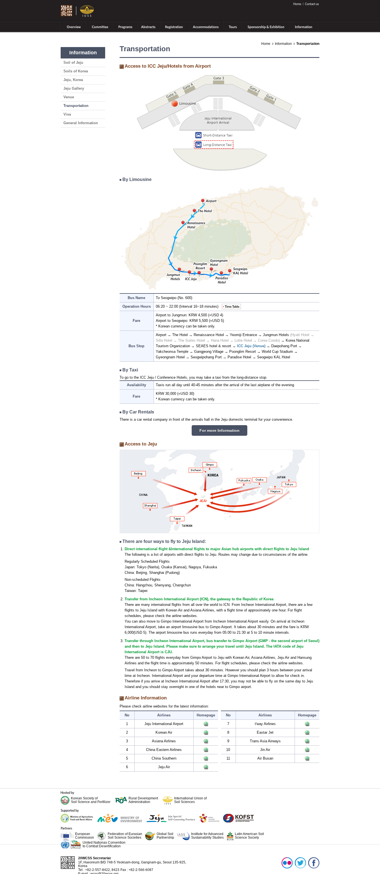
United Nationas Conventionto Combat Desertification (104, 844)
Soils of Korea (75, 71)
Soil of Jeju (73, 62)
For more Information (219, 430)
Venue (68, 97)
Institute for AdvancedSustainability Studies (207, 835)
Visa (67, 114)
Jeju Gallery (73, 88)
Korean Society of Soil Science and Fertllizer (90, 800)
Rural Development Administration (143, 800)
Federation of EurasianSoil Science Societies (125, 835)
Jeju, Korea (73, 80)
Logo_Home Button (77, 11)
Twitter (300, 862)
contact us (311, 4)
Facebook (313, 862)
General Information (80, 123)
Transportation (75, 106)
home (298, 4)
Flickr (287, 862)
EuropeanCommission (84, 835)
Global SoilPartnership (165, 835)
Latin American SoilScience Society (249, 835)
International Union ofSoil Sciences (190, 800)
